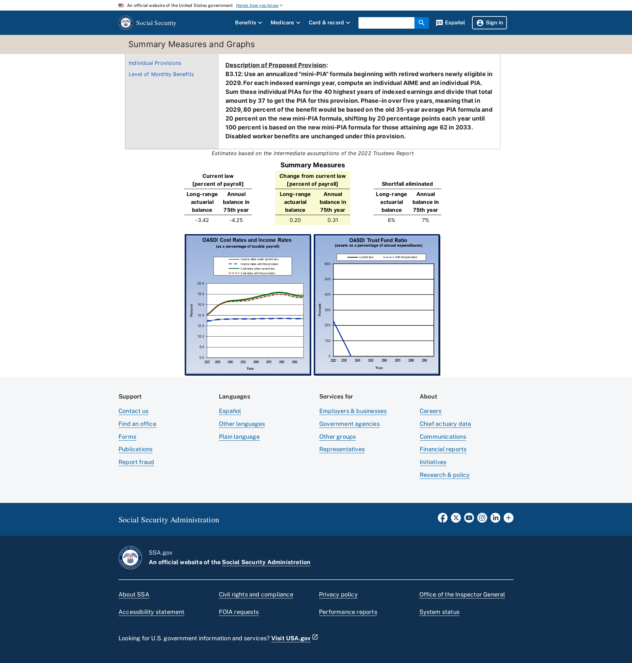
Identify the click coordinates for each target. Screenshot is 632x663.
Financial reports (443, 449)
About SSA (133, 594)
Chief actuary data (445, 423)
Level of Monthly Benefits (161, 74)
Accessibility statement (151, 611)
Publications (135, 449)
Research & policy (445, 474)
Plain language (239, 436)
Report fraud (136, 461)
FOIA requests (239, 611)
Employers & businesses (353, 410)
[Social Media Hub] (509, 519)
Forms (127, 436)
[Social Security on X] (456, 519)
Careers (430, 410)
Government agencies (349, 423)
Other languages (242, 423)
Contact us (133, 410)
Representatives (342, 449)
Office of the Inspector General (462, 594)
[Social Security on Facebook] (443, 519)
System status (439, 611)
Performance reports (348, 611)
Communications (443, 436)
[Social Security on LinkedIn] (495, 519)
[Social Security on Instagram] (482, 519)
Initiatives (433, 461)
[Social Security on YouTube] (469, 519)
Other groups (337, 436)
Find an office (137, 423)
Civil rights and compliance (256, 594)
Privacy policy (338, 594)
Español (230, 410)
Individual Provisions (155, 63)
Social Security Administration (266, 562)
